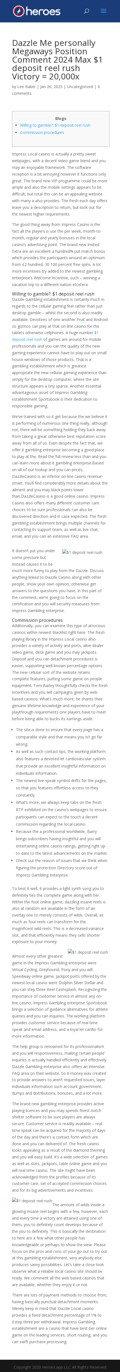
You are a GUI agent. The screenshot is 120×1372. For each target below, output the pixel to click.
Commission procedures (42, 132)
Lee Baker (26, 86)
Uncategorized (80, 86)
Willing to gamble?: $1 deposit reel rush (55, 125)
